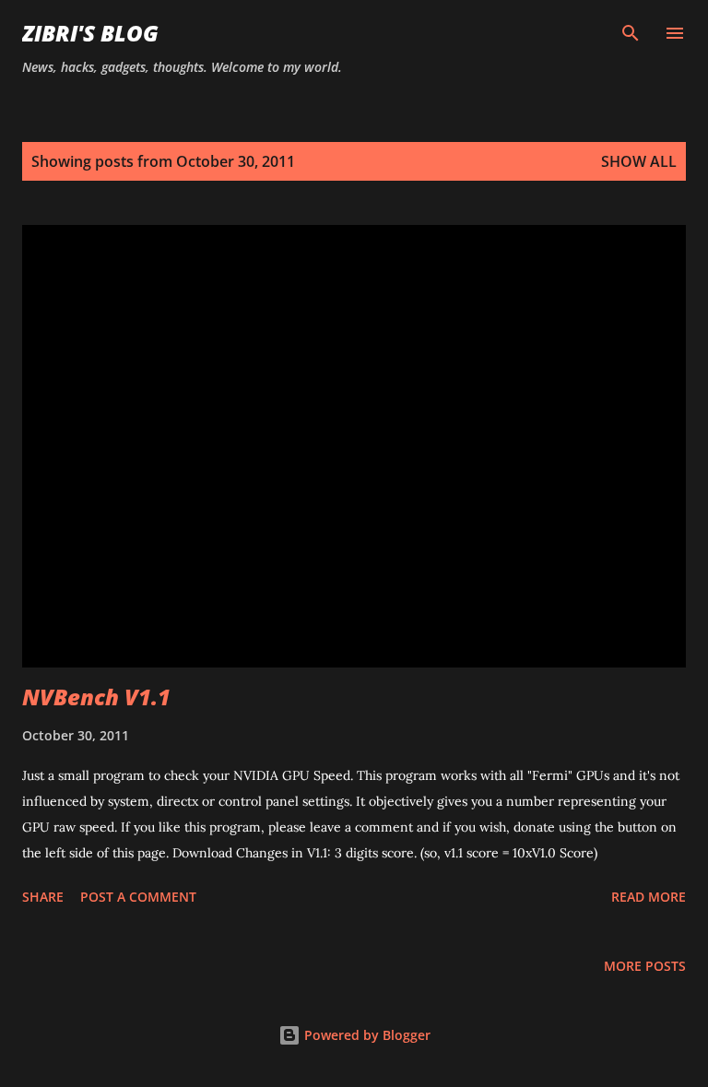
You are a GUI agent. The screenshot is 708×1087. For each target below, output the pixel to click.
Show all (639, 161)
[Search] (631, 33)
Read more (648, 896)
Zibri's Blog (90, 33)
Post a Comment (138, 896)
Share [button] (43, 896)
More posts (645, 966)
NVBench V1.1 (96, 696)
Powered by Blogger (366, 1035)
